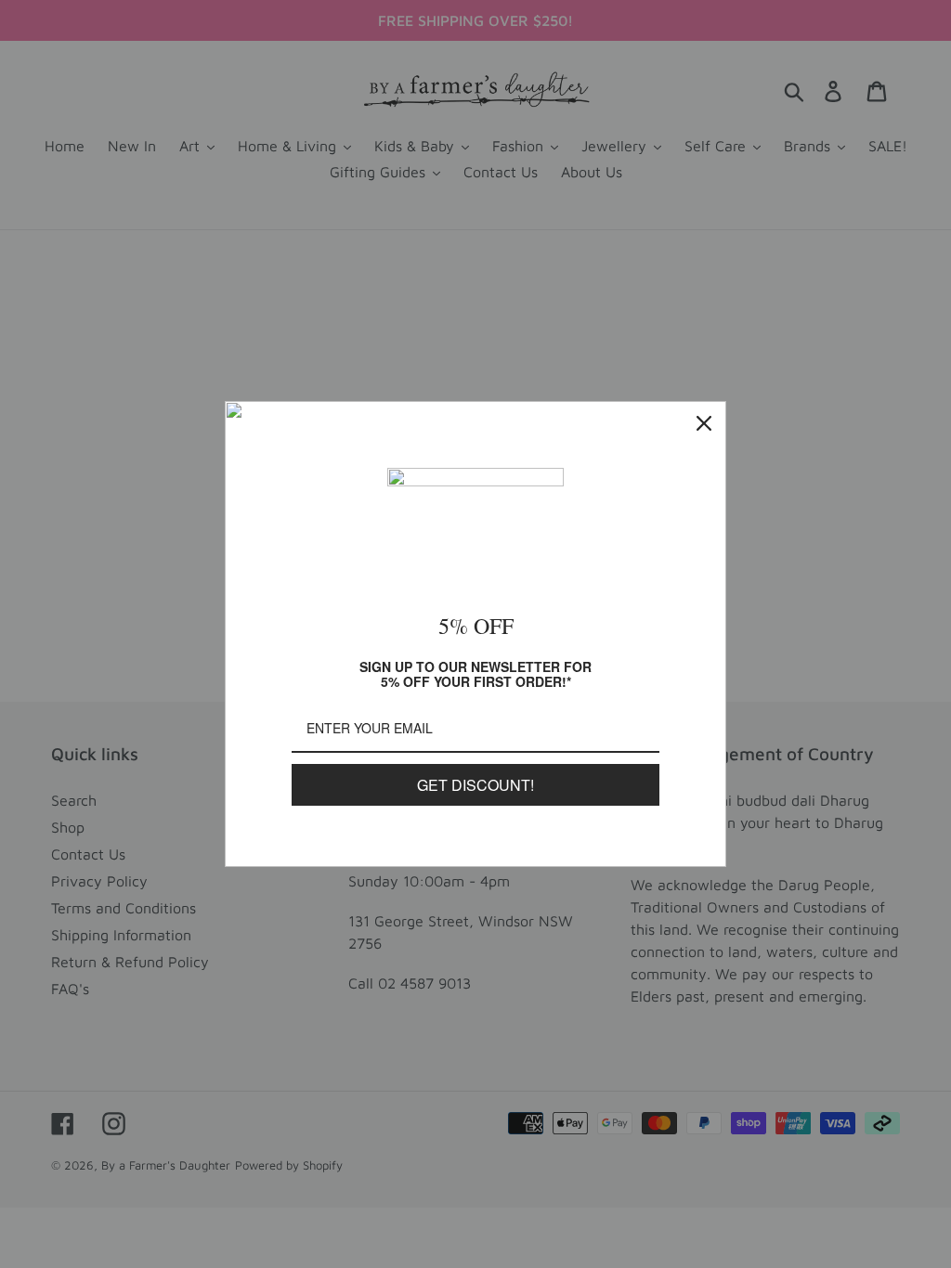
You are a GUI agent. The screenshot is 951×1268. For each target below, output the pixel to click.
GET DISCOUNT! (475, 785)
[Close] (704, 423)
